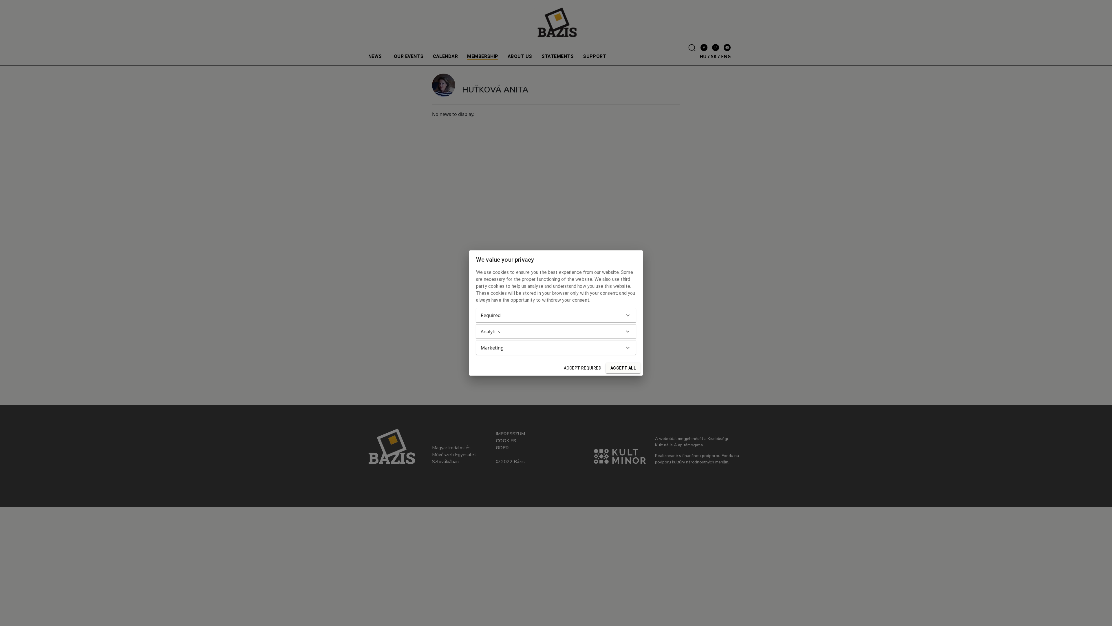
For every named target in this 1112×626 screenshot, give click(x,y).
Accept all (623, 368)
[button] (556, 315)
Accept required (582, 368)
